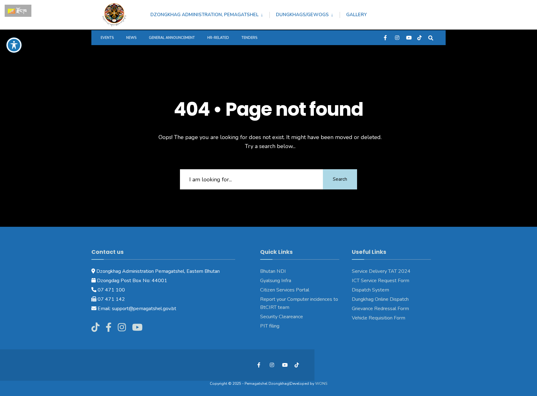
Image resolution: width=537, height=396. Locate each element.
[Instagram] (397, 37)
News (131, 37)
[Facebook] (386, 37)
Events (107, 37)
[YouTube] (408, 37)
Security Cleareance (281, 316)
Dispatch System (370, 290)
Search (340, 179)
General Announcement (172, 37)
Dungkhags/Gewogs (302, 15)
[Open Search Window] (430, 37)
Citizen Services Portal (284, 290)
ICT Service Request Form (380, 280)
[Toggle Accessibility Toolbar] (14, 45)
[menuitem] (209, 13)
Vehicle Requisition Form (378, 317)
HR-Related (218, 37)
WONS (321, 383)
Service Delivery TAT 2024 (381, 271)
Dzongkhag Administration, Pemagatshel (204, 15)
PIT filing (269, 326)
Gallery (356, 15)
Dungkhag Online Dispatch (380, 299)
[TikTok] (419, 37)
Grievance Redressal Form (380, 308)
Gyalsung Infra (275, 280)
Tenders (249, 37)
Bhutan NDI (273, 271)
